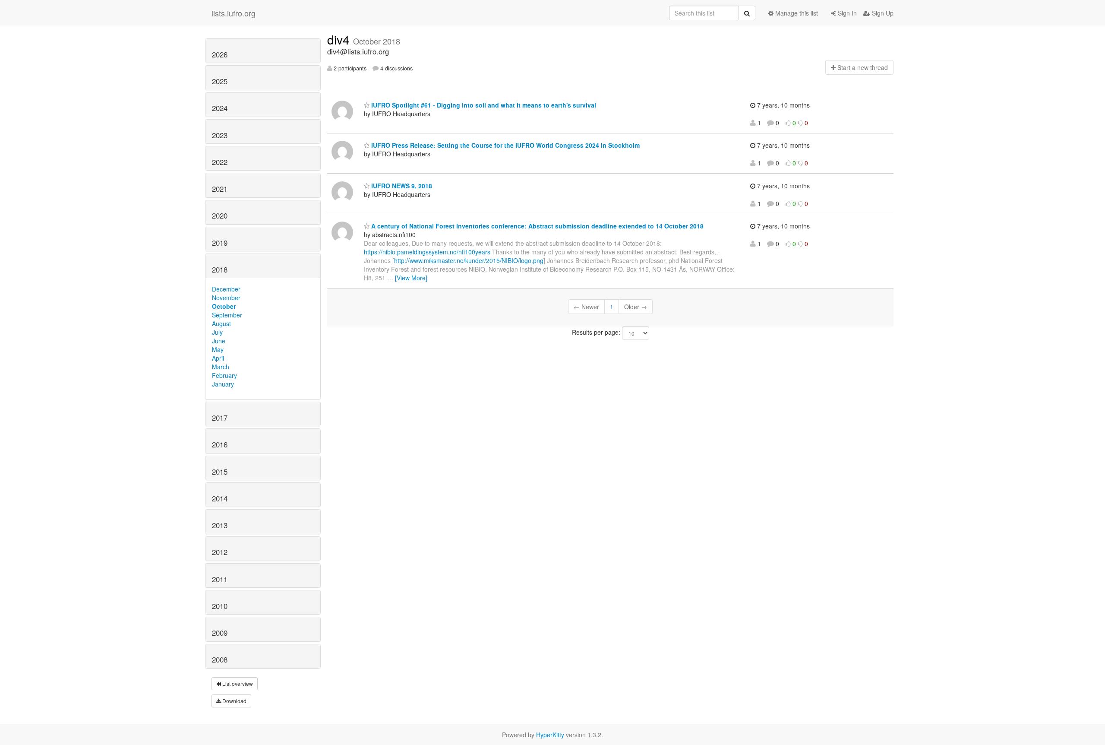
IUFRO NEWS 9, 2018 (400, 185)
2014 (219, 498)
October (224, 306)
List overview (237, 683)
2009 (219, 633)
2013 (219, 525)
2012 (219, 552)
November (226, 297)
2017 (219, 417)
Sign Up (881, 13)
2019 (219, 243)
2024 (219, 108)
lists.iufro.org (234, 13)
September (227, 315)
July (217, 332)
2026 (219, 54)
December (226, 289)
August (221, 323)
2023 (219, 135)
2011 (219, 579)
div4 (340, 39)
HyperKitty (550, 734)
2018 (219, 269)
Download (233, 700)
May (218, 349)
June (218, 340)
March (220, 366)
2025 (219, 81)
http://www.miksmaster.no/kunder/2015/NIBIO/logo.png (468, 260)
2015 (219, 471)
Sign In (846, 13)
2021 (219, 189)
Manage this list (796, 13)
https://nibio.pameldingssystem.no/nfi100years (427, 251)
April (218, 358)
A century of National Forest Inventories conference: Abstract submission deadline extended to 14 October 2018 (536, 226)
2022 (219, 162)
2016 (219, 444)
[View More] (411, 277)
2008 (219, 659)
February (224, 375)
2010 (219, 606)
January (223, 384)
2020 (219, 215)
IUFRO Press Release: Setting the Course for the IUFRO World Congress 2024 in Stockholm (504, 145)
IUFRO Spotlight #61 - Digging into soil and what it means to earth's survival (482, 105)
